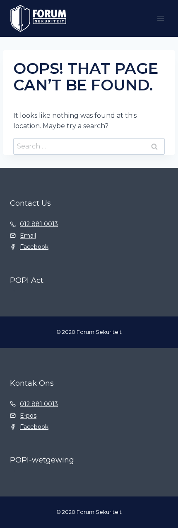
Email (28, 235)
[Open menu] (160, 18)
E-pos (28, 415)
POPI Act (26, 280)
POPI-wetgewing (42, 460)
